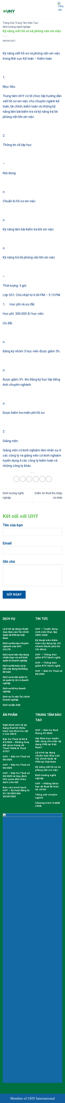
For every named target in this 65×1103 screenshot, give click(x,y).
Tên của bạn (13, 525)
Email (7, 543)
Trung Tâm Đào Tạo (26, 22)
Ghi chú (9, 561)
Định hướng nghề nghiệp (16, 26)
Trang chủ (8, 22)
